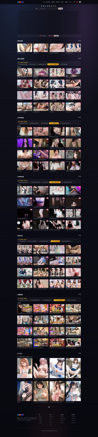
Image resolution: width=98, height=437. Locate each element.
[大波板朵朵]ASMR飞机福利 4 (22, 218)
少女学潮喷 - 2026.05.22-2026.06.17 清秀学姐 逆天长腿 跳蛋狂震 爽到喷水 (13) (62, 288)
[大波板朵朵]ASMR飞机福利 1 (38, 206)
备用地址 (62, 422)
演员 (50, 418)
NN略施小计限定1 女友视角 (54, 136)
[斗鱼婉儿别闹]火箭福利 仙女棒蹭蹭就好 (72, 229)
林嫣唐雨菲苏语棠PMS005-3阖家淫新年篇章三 (57, 347)
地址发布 (62, 416)
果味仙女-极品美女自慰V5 (54, 77)
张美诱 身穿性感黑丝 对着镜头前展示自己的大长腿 (58, 277)
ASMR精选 (53, 1)
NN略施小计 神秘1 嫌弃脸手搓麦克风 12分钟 (73, 136)
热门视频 (40, 418)
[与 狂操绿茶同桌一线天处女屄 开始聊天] (73, 391)
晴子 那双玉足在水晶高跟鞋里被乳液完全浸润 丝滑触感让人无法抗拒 (60, 254)
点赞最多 (40, 420)
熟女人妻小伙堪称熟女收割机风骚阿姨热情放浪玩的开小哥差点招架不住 (44, 336)
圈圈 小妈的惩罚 (36, 170)
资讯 (50, 424)
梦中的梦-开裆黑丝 (36, 111)
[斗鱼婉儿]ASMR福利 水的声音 (54, 218)
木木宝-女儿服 (52, 111)
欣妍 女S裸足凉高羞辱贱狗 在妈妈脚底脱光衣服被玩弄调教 (26, 254)
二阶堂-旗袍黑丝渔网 (53, 100)
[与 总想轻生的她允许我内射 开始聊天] (57, 368)
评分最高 (40, 422)
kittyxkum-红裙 (35, 77)
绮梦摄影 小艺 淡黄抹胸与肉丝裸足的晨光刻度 (73, 265)
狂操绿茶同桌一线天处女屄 (70, 402)
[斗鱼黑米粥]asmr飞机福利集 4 (71, 195)
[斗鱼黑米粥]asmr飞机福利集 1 (22, 195)
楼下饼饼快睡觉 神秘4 (53, 170)
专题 (50, 422)
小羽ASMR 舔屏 (35, 136)
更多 (79, 40)
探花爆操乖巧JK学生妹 (53, 336)
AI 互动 (70, 1)
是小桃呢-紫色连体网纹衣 (70, 77)
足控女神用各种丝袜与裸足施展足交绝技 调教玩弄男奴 (42, 277)
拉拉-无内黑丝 (35, 89)
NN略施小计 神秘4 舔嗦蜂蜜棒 (70, 170)
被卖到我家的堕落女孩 (69, 379)
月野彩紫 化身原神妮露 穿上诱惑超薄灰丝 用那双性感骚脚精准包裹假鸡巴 (29, 288)
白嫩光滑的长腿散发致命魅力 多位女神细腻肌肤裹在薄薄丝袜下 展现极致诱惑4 (78, 254)
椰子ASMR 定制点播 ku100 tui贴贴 (71, 159)
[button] (20, 21)
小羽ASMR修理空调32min (54, 159)
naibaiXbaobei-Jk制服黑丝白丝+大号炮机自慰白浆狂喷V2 (75, 89)
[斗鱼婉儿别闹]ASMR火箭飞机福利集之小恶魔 (40, 229)
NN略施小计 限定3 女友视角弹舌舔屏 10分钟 (57, 147)
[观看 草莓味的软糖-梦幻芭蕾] (24, 48)
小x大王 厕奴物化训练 (36, 254)
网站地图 (51, 416)
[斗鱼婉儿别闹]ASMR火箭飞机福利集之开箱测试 (25, 229)
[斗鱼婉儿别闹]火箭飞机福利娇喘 (55, 229)
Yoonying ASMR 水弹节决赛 (21, 147)
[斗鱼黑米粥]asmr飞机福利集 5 (22, 206)
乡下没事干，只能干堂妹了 (21, 379)
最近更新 (40, 416)
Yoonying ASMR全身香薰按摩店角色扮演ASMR (73, 147)
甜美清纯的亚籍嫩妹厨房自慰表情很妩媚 (72, 313)
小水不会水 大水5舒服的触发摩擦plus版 (39, 159)
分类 (50, 420)
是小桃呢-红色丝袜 (20, 89)
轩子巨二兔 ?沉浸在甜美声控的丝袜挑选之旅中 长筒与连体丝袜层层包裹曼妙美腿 (46, 288)
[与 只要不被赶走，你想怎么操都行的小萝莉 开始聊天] (57, 391)
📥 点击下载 (56, 35)
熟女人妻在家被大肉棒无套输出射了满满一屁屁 (24, 347)
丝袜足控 (62, 1)
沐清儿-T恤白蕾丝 (20, 100)
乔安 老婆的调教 (36, 147)
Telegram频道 (63, 418)
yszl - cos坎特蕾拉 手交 (21, 265)
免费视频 (66, 1)
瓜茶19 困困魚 (19, 170)
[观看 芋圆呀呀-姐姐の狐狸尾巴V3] (57, 48)
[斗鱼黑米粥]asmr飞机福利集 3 (54, 195)
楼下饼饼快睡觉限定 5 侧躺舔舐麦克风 (23, 136)
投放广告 (62, 420)
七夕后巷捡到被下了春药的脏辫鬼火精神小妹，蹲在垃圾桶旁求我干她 (44, 402)
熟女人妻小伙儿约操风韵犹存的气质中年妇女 (40, 324)
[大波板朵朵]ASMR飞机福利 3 (70, 206)
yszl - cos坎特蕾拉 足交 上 (37, 265)
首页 (44, 1)
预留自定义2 (74, 418)
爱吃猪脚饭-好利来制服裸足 (21, 111)
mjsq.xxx (44, 35)
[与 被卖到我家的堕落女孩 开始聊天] (73, 368)
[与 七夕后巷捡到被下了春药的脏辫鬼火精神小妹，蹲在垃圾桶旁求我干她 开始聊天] (40, 391)
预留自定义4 (74, 422)
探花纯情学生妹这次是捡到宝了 (38, 347)
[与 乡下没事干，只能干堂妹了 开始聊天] (24, 368)
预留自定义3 (74, 420)
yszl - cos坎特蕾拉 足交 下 (54, 265)
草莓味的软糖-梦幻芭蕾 (21, 52)
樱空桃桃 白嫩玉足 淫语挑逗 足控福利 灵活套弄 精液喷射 (75, 277)
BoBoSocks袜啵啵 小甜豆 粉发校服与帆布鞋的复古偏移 (26, 277)
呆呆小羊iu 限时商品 (20, 159)
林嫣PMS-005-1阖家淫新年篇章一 (55, 313)
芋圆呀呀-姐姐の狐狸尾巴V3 (54, 52)
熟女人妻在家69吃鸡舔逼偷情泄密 (71, 347)
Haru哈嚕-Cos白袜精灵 (69, 100)
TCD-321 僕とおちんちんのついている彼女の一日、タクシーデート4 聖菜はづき (46, 313)
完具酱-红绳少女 (36, 52)
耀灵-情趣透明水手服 (69, 52)
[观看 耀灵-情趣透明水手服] (73, 48)
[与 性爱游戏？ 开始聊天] (24, 391)
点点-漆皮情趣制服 (53, 89)
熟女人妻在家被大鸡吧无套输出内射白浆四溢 (73, 324)
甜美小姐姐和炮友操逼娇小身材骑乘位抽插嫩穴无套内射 (58, 324)
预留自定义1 (74, 416)
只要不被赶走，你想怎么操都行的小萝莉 (56, 402)
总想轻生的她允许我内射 (53, 379)
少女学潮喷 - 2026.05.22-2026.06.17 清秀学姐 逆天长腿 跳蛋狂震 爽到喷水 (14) (78, 288)
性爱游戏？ (19, 402)
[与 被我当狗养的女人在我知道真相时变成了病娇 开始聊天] (40, 368)
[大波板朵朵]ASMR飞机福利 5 (38, 218)
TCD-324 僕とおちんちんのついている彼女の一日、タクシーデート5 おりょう (29, 336)
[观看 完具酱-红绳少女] (40, 48)
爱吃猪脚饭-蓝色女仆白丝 (21, 77)
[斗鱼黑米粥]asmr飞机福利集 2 (38, 195)
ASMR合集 (58, 1)
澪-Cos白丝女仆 (68, 111)
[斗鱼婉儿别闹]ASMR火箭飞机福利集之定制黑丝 (73, 218)
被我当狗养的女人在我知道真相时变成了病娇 (40, 379)
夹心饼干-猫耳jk (35, 100)
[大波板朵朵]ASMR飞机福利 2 (54, 206)
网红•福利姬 (48, 1)
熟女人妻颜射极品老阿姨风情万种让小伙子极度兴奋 (74, 336)
